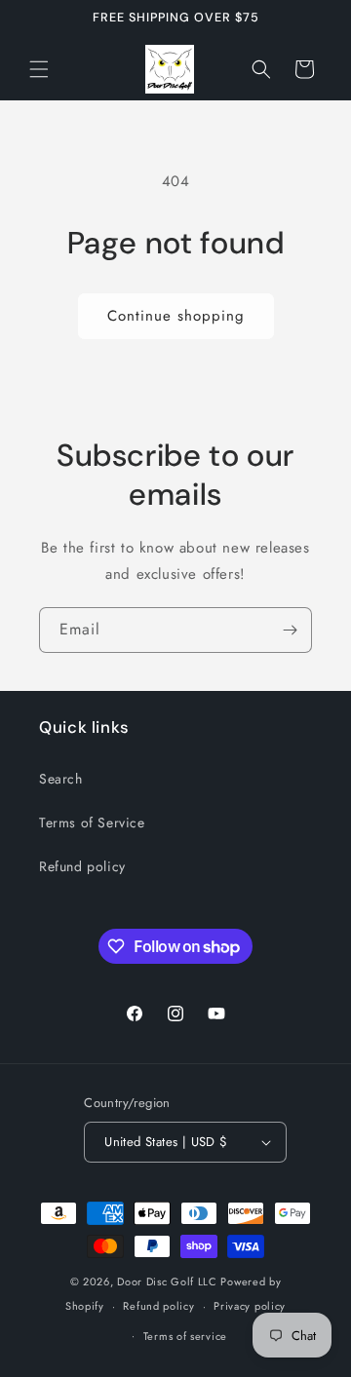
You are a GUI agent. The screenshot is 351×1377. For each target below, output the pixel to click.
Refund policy (82, 866)
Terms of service (185, 1336)
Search (61, 778)
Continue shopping (176, 315)
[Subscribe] (289, 630)
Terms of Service (92, 822)
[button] (39, 69)
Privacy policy (250, 1306)
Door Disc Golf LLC (167, 1281)
